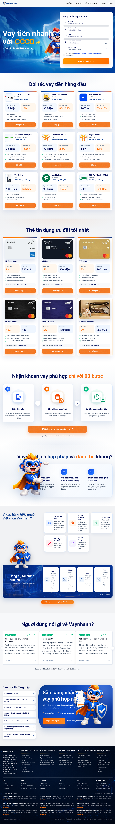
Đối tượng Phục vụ (26, 764)
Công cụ (95, 3)
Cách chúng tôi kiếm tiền (66, 758)
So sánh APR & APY (27, 786)
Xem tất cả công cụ (104, 594)
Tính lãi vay (100, 758)
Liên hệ (110, 3)
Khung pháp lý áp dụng (84, 762)
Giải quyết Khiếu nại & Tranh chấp (84, 765)
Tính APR (99, 771)
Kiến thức (88, 3)
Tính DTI (99, 769)
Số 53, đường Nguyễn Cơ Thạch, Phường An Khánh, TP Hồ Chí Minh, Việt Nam (90, 819)
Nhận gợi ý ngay (52, 721)
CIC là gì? (5, 783)
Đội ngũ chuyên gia (27, 758)
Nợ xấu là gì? (6, 788)
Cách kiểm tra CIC (8, 786)
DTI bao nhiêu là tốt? (64, 786)
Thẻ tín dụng (79, 3)
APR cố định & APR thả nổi (28, 788)
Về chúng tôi (25, 755)
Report (104, 3)
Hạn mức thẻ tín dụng (102, 786)
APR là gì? (24, 783)
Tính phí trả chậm (102, 767)
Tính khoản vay (101, 755)
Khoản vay (69, 3)
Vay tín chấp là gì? (82, 783)
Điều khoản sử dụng (94, 53)
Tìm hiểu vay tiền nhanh (75, 721)
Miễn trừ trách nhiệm (65, 764)
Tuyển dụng (24, 769)
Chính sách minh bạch (47, 762)
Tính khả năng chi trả (103, 764)
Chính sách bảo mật (80, 53)
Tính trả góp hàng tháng (104, 762)
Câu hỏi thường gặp (27, 771)
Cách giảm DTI (63, 788)
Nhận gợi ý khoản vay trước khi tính (56, 602)
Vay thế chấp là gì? (82, 786)
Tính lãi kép (100, 760)
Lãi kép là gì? (43, 788)
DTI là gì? (61, 783)
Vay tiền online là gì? (83, 788)
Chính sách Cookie (83, 760)
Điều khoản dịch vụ (83, 758)
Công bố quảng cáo (65, 755)
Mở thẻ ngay (18, 291)
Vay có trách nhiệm (64, 760)
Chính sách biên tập (46, 755)
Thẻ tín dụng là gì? (101, 783)
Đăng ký (19, 125)
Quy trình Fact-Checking (47, 760)
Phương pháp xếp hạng (47, 764)
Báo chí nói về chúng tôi (28, 762)
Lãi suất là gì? (44, 783)
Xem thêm (6, 800)
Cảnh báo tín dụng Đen (66, 762)
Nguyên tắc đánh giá (46, 758)
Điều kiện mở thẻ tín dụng (103, 788)
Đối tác (23, 760)
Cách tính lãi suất (45, 786)
